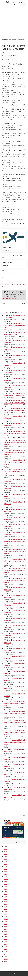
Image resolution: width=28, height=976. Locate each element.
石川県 (5, 891)
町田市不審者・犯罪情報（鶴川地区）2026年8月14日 (15, 571)
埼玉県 (5, 871)
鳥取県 (5, 921)
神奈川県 (6, 879)
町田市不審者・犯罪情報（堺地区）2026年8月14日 (15, 561)
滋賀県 (5, 906)
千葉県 (5, 874)
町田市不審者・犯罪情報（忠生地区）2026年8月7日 (15, 713)
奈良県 (5, 916)
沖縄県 (5, 961)
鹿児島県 (6, 959)
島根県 (5, 924)
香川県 (5, 936)
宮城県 (5, 854)
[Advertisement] (14, 22)
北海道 (5, 846)
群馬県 (5, 869)
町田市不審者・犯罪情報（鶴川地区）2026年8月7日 (15, 723)
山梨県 (5, 881)
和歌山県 (6, 919)
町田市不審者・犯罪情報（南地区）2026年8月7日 (14, 703)
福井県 (5, 894)
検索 (23, 303)
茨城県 (5, 864)
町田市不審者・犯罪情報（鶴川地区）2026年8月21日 (15, 443)
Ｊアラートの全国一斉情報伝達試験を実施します (14, 325)
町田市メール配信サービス (10, 298)
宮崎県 (5, 956)
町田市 (13, 56)
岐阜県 (5, 896)
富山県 (5, 889)
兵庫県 (5, 914)
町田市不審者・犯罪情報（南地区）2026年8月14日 (15, 542)
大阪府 (5, 911)
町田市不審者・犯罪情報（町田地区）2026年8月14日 (15, 580)
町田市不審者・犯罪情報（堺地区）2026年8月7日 (14, 732)
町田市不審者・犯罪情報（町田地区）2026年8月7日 (15, 742)
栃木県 (5, 866)
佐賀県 (5, 946)
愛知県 (5, 901)
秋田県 (5, 856)
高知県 (5, 941)
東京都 (15, 315)
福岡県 (5, 944)
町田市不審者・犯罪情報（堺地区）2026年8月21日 (15, 471)
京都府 (5, 909)
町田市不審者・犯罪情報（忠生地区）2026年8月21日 (15, 452)
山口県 (5, 931)
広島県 (5, 929)
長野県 (5, 884)
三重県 (5, 904)
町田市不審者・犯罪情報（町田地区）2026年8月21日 (15, 462)
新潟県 (5, 886)
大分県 (5, 954)
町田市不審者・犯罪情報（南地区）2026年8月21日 (15, 433)
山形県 (5, 859)
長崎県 (5, 949)
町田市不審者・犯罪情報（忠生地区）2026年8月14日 (15, 551)
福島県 (5, 861)
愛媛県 (5, 939)
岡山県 (5, 926)
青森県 (5, 849)
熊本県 (5, 951)
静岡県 (5, 899)
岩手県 (5, 851)
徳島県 (5, 934)
